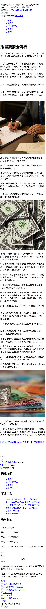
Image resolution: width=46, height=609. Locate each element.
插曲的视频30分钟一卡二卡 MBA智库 (21, 508)
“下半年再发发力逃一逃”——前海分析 (22, 499)
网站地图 (19, 569)
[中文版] (14, 7)
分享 (3, 553)
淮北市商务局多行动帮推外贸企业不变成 (23, 502)
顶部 (3, 562)
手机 (3, 556)
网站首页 (9, 20)
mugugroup (19, 587)
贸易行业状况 (11, 26)
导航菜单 (19, 16)
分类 (23, 559)
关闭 (4, 601)
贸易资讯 (9, 29)
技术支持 (17, 584)
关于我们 (9, 23)
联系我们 (9, 32)
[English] (25, 7)
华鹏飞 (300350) (12, 511)
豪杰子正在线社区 (13, 514)
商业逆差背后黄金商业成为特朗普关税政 (23, 505)
